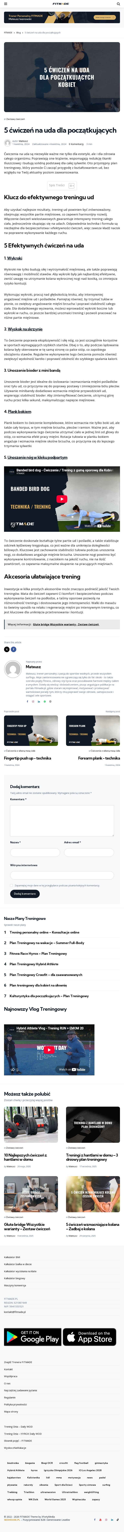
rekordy (28, 1484)
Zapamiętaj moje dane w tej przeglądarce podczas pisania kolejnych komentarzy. (57, 885)
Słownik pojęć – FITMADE (18, 1440)
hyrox (34, 1470)
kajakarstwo (14, 1477)
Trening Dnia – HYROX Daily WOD (23, 1433)
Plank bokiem (19, 411)
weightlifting (91, 1492)
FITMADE (8, 32)
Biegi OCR (47, 1463)
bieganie (30, 1463)
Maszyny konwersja (15, 1285)
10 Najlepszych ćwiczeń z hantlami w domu (25, 1157)
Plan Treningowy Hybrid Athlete (34, 964)
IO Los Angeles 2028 (90, 1470)
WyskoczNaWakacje (15, 1447)
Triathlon (29, 1492)
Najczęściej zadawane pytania (20, 1390)
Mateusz (23, 141)
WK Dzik (33, 1499)
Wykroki (14, 258)
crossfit (63, 1463)
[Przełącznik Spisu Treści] (69, 186)
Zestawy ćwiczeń (15, 119)
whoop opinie (14, 1499)
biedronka (13, 1463)
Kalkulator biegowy (14, 1278)
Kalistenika (33, 1477)
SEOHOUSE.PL (12, 1520)
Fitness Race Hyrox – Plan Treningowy (39, 954)
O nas (7, 1383)
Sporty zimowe (87, 1484)
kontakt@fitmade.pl (15, 1311)
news (90, 1477)
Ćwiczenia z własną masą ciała (20, 750)
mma (59, 1477)
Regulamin (10, 1397)
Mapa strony (11, 1411)
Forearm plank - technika (99, 758)
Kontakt (8, 1369)
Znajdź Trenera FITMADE (18, 1362)
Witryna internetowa (23, 865)
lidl (48, 1477)
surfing (106, 1484)
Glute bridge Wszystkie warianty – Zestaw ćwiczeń (27, 1226)
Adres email (72, 842)
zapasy (96, 1499)
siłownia (43, 1484)
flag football (81, 1463)
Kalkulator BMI (12, 1257)
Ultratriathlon (70, 1492)
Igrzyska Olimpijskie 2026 (58, 1470)
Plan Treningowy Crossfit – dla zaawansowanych (46, 975)
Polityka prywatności (15, 1404)
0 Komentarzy (76, 144)
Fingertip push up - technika (27, 758)
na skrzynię (25, 329)
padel (102, 1477)
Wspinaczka (79, 1499)
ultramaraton (48, 1492)
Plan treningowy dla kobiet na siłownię (38, 985)
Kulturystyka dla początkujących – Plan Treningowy (49, 996)
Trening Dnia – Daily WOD (18, 1426)
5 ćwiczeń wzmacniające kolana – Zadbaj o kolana (92, 1226)
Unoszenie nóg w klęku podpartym (37, 457)
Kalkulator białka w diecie (18, 1264)
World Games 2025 (55, 1499)
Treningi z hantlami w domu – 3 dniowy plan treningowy (92, 1157)
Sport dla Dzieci (63, 1484)
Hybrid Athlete (16, 1470)
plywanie (12, 1484)
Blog (18, 32)
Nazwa (15, 842)
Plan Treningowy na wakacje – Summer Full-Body (47, 943)
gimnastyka (101, 1463)
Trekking (12, 1492)
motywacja (74, 1477)
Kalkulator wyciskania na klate (20, 1271)
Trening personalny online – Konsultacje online (44, 932)
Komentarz (18, 799)
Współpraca (10, 1376)
